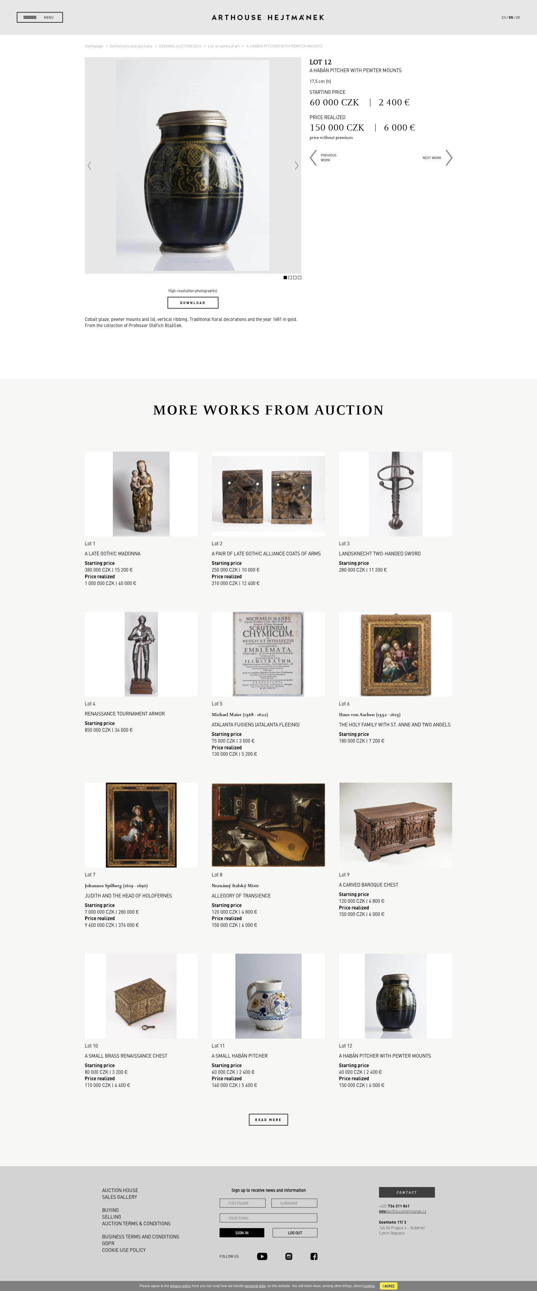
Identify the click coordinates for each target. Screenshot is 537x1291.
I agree (389, 1286)
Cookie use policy (124, 1250)
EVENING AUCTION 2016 (180, 46)
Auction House (120, 1190)
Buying (110, 1210)
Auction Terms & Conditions (136, 1223)
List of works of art (224, 46)
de (518, 17)
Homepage (94, 46)
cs (504, 17)
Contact (407, 1192)
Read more (268, 1119)
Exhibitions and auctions (131, 46)
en (511, 17)
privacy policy (180, 1286)
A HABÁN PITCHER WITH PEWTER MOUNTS (284, 46)
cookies (369, 1286)
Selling (111, 1216)
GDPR (108, 1243)
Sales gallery (119, 1196)
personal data (255, 1286)
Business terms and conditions (140, 1236)
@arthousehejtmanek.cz (402, 1211)
